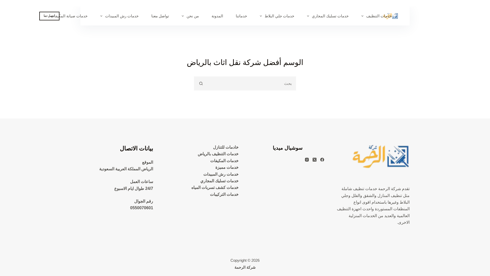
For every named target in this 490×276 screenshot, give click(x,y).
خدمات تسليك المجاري (330, 16)
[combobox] (251, 83)
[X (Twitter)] (314, 160)
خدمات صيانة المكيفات (69, 16)
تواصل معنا (160, 16)
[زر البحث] (200, 83)
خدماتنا (241, 16)
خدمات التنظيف (379, 16)
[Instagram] (307, 160)
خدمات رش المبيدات (122, 16)
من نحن (193, 16)
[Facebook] (322, 160)
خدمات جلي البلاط (279, 16)
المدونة (217, 16)
